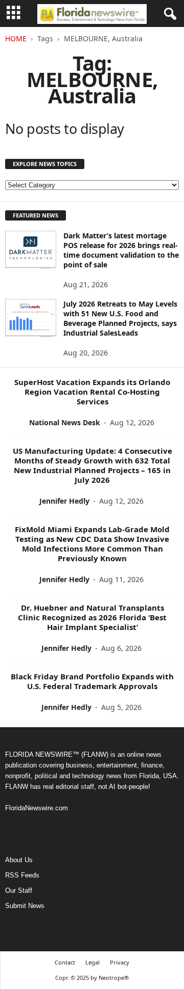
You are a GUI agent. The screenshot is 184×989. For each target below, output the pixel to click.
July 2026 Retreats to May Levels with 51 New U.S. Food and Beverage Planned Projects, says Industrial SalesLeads (120, 318)
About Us (19, 860)
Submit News (24, 906)
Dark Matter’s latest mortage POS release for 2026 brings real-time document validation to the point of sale (121, 250)
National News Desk (64, 422)
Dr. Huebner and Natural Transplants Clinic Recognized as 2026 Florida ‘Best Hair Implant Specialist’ (92, 617)
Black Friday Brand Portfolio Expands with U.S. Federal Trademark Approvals (92, 681)
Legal (92, 962)
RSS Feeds (22, 875)
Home (16, 38)
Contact (65, 962)
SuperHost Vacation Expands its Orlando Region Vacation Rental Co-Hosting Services (92, 391)
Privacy (119, 962)
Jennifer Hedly (64, 501)
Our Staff (18, 890)
